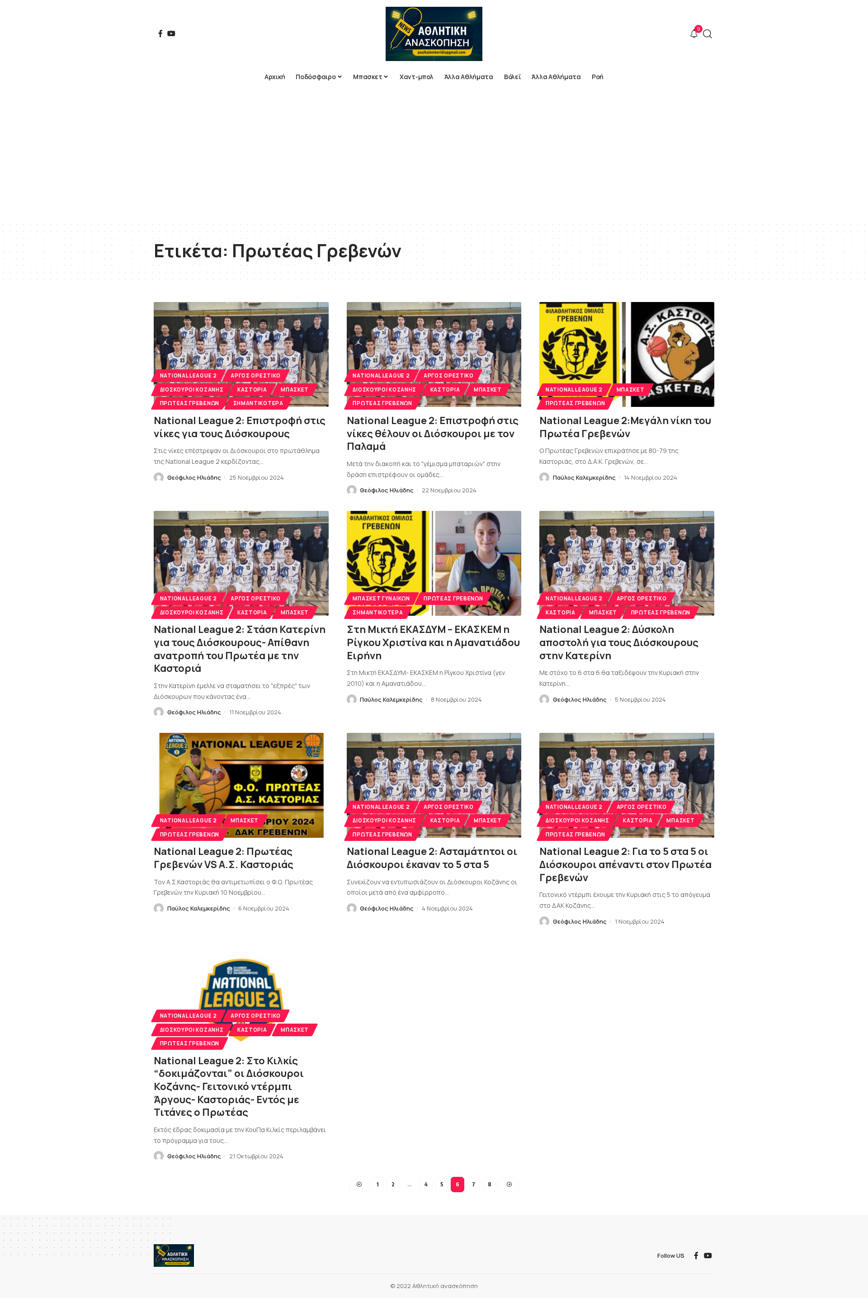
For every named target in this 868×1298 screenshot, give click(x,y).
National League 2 (188, 375)
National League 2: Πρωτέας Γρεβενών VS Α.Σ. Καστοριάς (223, 858)
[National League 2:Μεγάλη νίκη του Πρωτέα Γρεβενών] (626, 354)
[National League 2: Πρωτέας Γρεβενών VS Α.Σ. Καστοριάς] (241, 785)
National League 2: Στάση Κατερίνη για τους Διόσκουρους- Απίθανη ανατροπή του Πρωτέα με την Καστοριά (240, 649)
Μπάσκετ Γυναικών (381, 598)
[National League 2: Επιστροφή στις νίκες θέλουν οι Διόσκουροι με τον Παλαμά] (434, 354)
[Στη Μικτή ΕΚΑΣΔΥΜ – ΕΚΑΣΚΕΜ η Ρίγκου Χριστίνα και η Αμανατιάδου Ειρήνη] (434, 563)
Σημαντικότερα (258, 403)
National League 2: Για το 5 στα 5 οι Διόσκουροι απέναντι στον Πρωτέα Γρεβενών (625, 864)
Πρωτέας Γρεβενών (189, 403)
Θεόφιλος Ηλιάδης (194, 477)
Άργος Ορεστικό (256, 375)
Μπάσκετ (295, 389)
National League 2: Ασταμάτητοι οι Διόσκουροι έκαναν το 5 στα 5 (432, 858)
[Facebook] (160, 33)
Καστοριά (252, 389)
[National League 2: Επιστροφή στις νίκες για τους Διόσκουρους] (241, 354)
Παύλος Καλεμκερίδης (584, 477)
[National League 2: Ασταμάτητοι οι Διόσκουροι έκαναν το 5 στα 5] (434, 785)
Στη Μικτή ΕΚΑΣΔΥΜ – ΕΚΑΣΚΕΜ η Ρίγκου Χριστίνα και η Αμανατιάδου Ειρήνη (433, 642)
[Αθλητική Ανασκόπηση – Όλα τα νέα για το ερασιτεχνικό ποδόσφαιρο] (174, 1255)
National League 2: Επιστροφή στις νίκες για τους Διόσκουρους (240, 427)
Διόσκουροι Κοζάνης (192, 389)
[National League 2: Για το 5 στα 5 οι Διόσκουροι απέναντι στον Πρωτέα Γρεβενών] (626, 785)
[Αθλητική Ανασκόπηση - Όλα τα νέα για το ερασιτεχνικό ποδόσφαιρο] (434, 34)
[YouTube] (171, 33)
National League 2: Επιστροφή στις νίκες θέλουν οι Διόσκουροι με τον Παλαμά (433, 433)
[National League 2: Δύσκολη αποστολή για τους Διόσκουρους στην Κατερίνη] (626, 563)
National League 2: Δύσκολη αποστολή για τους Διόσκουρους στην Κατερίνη (618, 642)
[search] (707, 34)
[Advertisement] (434, 153)
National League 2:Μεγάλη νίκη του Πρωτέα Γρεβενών (625, 427)
